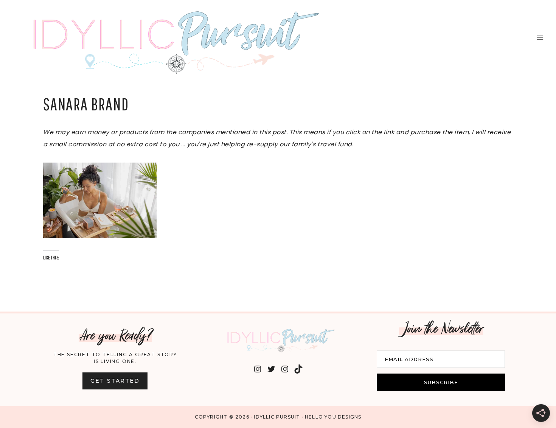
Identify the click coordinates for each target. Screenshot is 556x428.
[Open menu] (540, 37)
